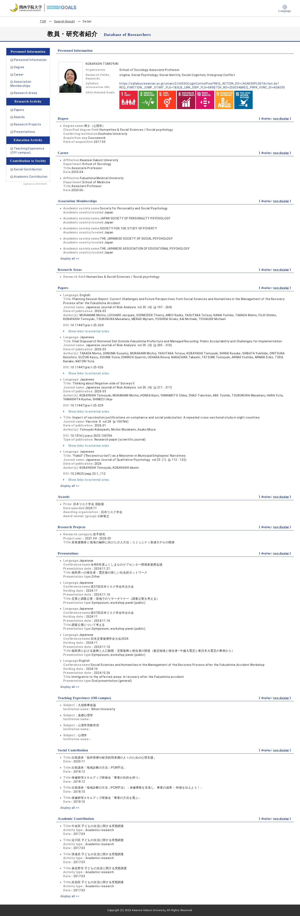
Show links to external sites (88, 331)
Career (19, 74)
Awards (19, 117)
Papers (19, 110)
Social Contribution (28, 169)
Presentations (24, 131)
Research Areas (25, 93)
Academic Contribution (31, 176)
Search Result (64, 21)
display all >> (69, 258)
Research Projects (27, 124)
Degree (19, 67)
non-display (281, 118)
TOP (43, 21)
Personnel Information (30, 59)
